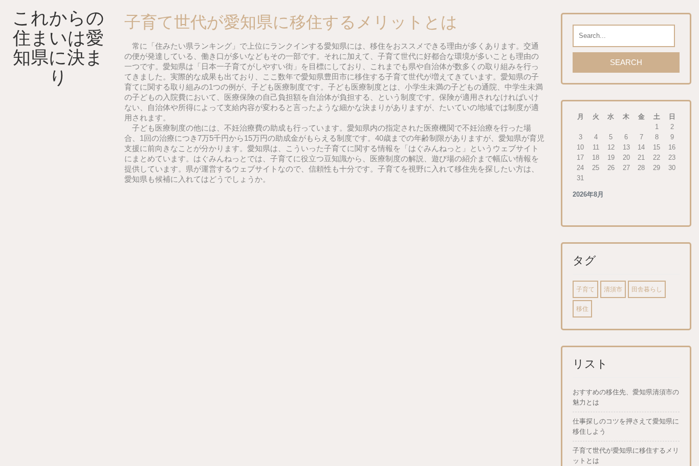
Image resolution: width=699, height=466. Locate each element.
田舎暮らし (646, 289)
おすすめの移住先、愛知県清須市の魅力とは (626, 397)
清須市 (613, 289)
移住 (582, 308)
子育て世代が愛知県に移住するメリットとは (626, 455)
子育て (585, 289)
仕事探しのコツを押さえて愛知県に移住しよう (626, 426)
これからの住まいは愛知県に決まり (58, 47)
